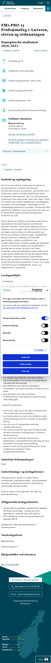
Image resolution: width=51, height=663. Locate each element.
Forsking (25, 8)
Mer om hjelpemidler (10, 564)
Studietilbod (10, 8)
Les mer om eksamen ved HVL (21, 134)
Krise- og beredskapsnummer (25, 594)
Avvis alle (25, 371)
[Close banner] (47, 290)
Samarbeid (38, 8)
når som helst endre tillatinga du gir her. (20, 308)
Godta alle (25, 357)
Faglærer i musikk (13, 169)
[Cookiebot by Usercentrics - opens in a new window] (32, 290)
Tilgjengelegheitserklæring (25, 601)
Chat (40, 659)
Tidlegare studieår (11, 50)
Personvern (25, 604)
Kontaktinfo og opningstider (25, 580)
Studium (8, 15)
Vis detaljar (39, 350)
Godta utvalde (25, 364)
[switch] (45, 325)
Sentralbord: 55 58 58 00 (27, 586)
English (41, 3)
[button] (48, 3)
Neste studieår (41, 50)
